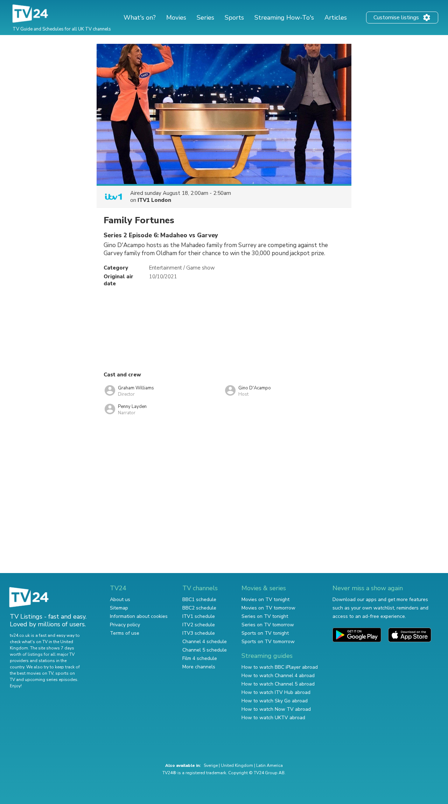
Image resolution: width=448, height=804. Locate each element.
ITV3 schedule (198, 633)
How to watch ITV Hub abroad (275, 692)
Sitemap (119, 608)
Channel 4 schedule (204, 641)
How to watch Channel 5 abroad (278, 684)
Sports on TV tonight (265, 633)
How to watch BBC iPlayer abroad (279, 667)
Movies (176, 17)
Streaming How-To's (284, 17)
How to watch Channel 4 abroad (278, 675)
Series (205, 17)
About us (120, 599)
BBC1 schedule (199, 599)
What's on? (140, 17)
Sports (234, 17)
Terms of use (124, 633)
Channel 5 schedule (204, 650)
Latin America (269, 765)
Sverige (211, 765)
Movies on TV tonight (265, 599)
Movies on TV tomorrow (268, 608)
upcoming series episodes (51, 679)
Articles (335, 17)
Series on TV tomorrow (267, 624)
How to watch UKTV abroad (273, 717)
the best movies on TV (31, 673)
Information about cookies (139, 616)
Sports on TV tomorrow (268, 641)
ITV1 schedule (198, 616)
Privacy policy (125, 624)
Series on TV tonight (264, 616)
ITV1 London (154, 200)
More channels (198, 666)
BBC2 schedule (199, 608)
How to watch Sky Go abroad (274, 700)
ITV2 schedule (198, 624)
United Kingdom (237, 765)
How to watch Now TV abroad (276, 709)
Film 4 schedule (199, 658)
